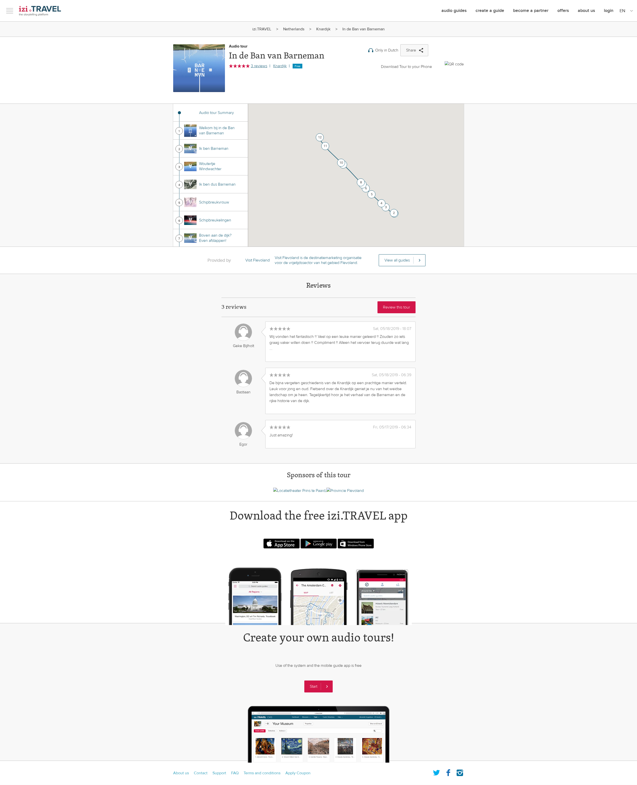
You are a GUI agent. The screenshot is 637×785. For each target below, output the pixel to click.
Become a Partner (530, 10)
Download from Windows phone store (356, 543)
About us (181, 773)
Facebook (448, 772)
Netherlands (293, 29)
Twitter (436, 772)
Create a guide (490, 10)
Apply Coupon (298, 773)
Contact (201, 773)
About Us (586, 10)
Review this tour (396, 307)
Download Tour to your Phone (406, 66)
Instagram (460, 772)
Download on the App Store (282, 543)
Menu (9, 10)
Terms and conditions (262, 773)
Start (313, 686)
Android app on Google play (319, 543)
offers (563, 10)
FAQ (235, 773)
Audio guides (454, 10)
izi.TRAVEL (40, 11)
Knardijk (323, 29)
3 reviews (259, 65)
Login (608, 10)
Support (219, 773)
